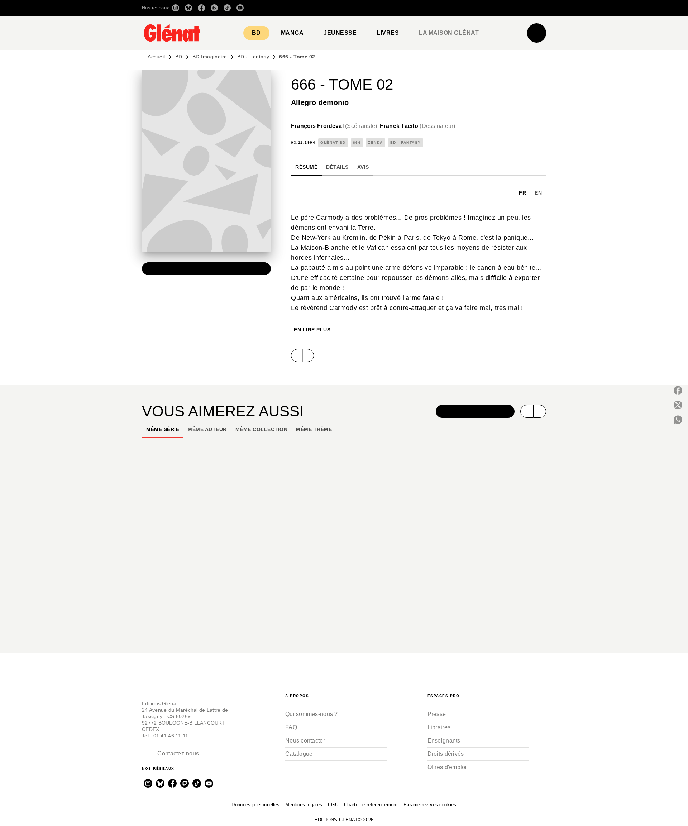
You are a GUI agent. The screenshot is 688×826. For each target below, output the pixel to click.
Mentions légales (303, 804)
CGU (333, 804)
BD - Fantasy (253, 56)
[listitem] (175, 7)
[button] (445, 7)
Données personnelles (255, 804)
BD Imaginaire (209, 56)
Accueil (156, 56)
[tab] (256, 33)
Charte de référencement (371, 804)
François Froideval (334, 126)
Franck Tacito (417, 126)
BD (178, 56)
